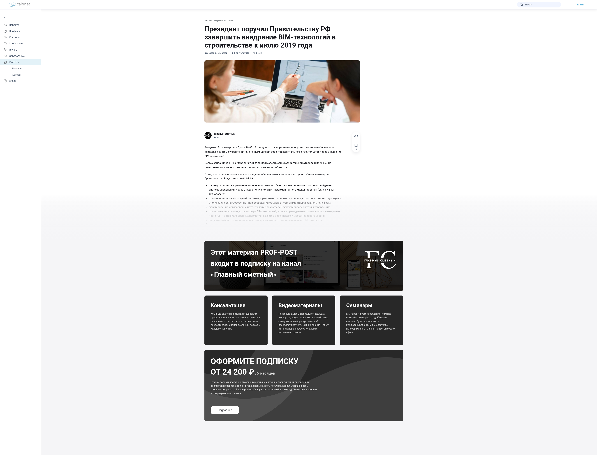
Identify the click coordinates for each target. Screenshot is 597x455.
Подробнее (225, 410)
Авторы (16, 74)
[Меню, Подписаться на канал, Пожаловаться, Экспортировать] (356, 28)
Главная (17, 68)
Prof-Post (208, 21)
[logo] (19, 4)
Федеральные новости (224, 21)
